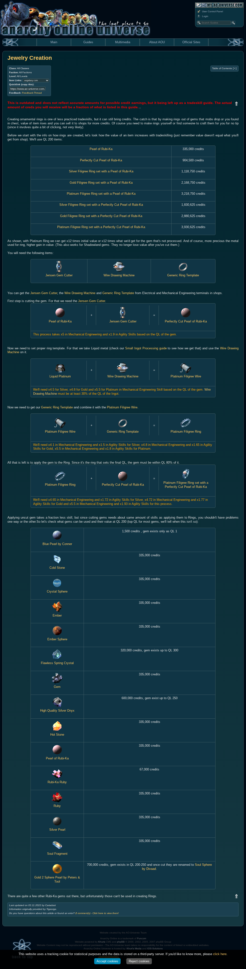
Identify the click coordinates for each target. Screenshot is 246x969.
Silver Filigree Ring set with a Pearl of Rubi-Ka (101, 171)
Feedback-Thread (32, 92)
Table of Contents (224, 68)
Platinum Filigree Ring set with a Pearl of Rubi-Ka (101, 193)
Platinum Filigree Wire (186, 376)
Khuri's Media (134, 948)
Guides (88, 42)
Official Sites (191, 42)
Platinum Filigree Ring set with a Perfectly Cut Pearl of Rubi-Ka (101, 227)
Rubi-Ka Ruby (57, 782)
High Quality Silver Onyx (57, 710)
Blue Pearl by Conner (57, 544)
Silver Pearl (57, 829)
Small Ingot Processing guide (145, 348)
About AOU (157, 42)
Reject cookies (139, 961)
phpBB (121, 941)
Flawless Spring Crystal (57, 663)
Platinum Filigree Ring (186, 431)
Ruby (57, 806)
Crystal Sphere (57, 591)
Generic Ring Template (183, 275)
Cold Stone (57, 567)
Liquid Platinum (60, 376)
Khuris (101, 941)
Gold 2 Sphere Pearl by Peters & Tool (57, 879)
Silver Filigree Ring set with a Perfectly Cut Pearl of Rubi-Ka (101, 204)
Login (205, 16)
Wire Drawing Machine (119, 275)
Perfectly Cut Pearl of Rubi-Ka (101, 160)
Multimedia (122, 42)
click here (220, 954)
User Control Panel (212, 11)
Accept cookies (107, 961)
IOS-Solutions (155, 948)
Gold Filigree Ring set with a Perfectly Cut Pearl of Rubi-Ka (101, 216)
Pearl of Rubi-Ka (101, 149)
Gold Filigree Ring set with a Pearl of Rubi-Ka (101, 182)
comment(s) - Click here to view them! (97, 913)
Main (53, 42)
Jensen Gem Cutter (59, 275)
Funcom (141, 938)
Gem (57, 687)
